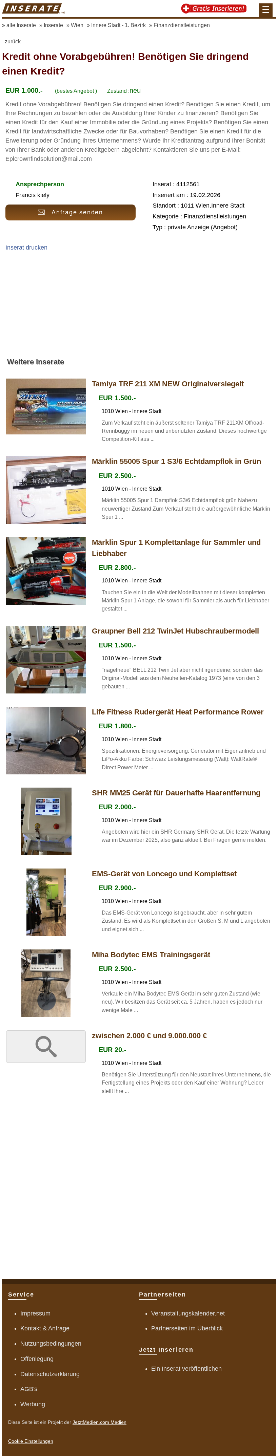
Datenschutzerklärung (50, 1374)
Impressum (35, 1313)
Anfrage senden (77, 212)
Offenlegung (37, 1358)
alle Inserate (21, 25)
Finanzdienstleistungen (182, 25)
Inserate (53, 25)
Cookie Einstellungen (30, 1441)
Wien (77, 25)
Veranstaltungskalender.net (188, 1313)
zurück (13, 41)
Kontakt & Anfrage (45, 1328)
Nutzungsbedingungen (50, 1343)
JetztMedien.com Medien (99, 1422)
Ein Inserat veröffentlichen (186, 1368)
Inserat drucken (26, 247)
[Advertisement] (139, 307)
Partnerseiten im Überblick (187, 1328)
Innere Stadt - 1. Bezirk (118, 25)
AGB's (28, 1389)
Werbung (32, 1404)
